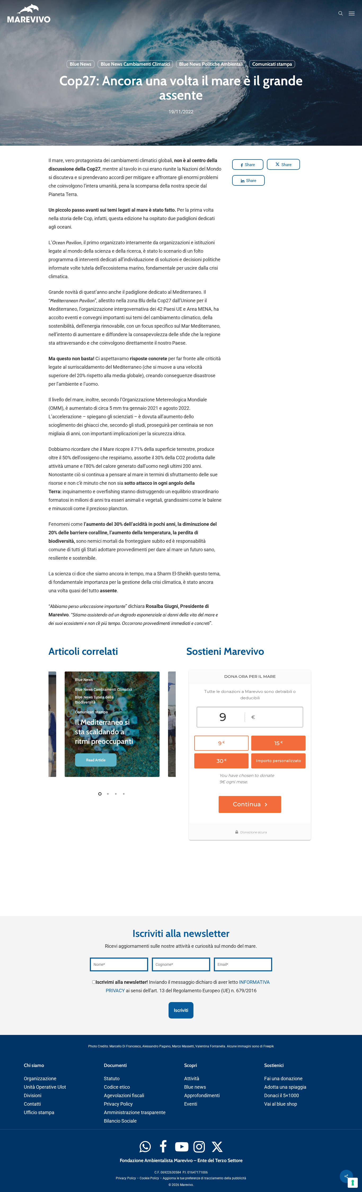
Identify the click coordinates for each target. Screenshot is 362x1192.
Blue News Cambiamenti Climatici (135, 64)
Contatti (32, 1104)
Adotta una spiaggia (285, 1087)
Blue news (195, 1087)
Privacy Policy (118, 1104)
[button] (352, 13)
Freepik (268, 1046)
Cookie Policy (149, 1178)
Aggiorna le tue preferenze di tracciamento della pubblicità (204, 1178)
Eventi (190, 1104)
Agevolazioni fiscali (124, 1095)
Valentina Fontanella (210, 1046)
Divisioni (32, 1095)
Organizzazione (40, 1078)
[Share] (346, 1176)
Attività (191, 1078)
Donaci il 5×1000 (281, 1095)
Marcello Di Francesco (125, 1046)
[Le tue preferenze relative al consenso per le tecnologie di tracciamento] (353, 1183)
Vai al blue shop (280, 1104)
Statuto (112, 1078)
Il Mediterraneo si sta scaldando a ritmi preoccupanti (104, 732)
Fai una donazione (283, 1078)
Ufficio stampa (39, 1112)
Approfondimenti (202, 1095)
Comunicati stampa (272, 64)
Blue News (80, 64)
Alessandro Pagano (156, 1046)
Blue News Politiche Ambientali (211, 64)
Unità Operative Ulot (45, 1087)
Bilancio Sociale (120, 1121)
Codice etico (117, 1087)
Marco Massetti (183, 1046)
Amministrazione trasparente (135, 1112)
